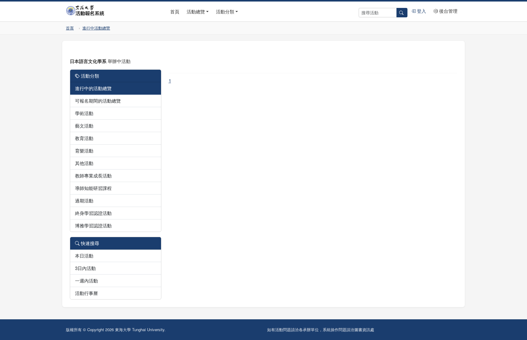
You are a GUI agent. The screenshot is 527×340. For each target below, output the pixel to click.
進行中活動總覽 (96, 28)
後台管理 (447, 11)
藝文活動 (84, 125)
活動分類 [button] (225, 11)
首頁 (174, 11)
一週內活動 (86, 280)
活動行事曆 (86, 293)
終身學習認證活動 (93, 213)
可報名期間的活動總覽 (98, 100)
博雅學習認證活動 (93, 225)
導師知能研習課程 (93, 188)
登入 (421, 11)
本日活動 (84, 255)
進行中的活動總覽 (93, 88)
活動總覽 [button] (196, 11)
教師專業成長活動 (93, 175)
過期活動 (84, 200)
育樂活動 (84, 150)
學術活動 (84, 113)
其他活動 (84, 163)
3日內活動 (85, 268)
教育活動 (84, 138)
